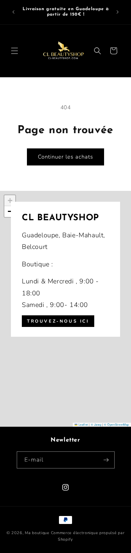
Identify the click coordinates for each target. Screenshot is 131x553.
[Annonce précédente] (13, 12)
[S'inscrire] (106, 459)
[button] (15, 51)
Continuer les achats (65, 156)
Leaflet (83, 424)
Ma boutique (37, 533)
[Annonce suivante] (118, 12)
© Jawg (96, 424)
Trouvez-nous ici (58, 321)
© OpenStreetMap (116, 424)
